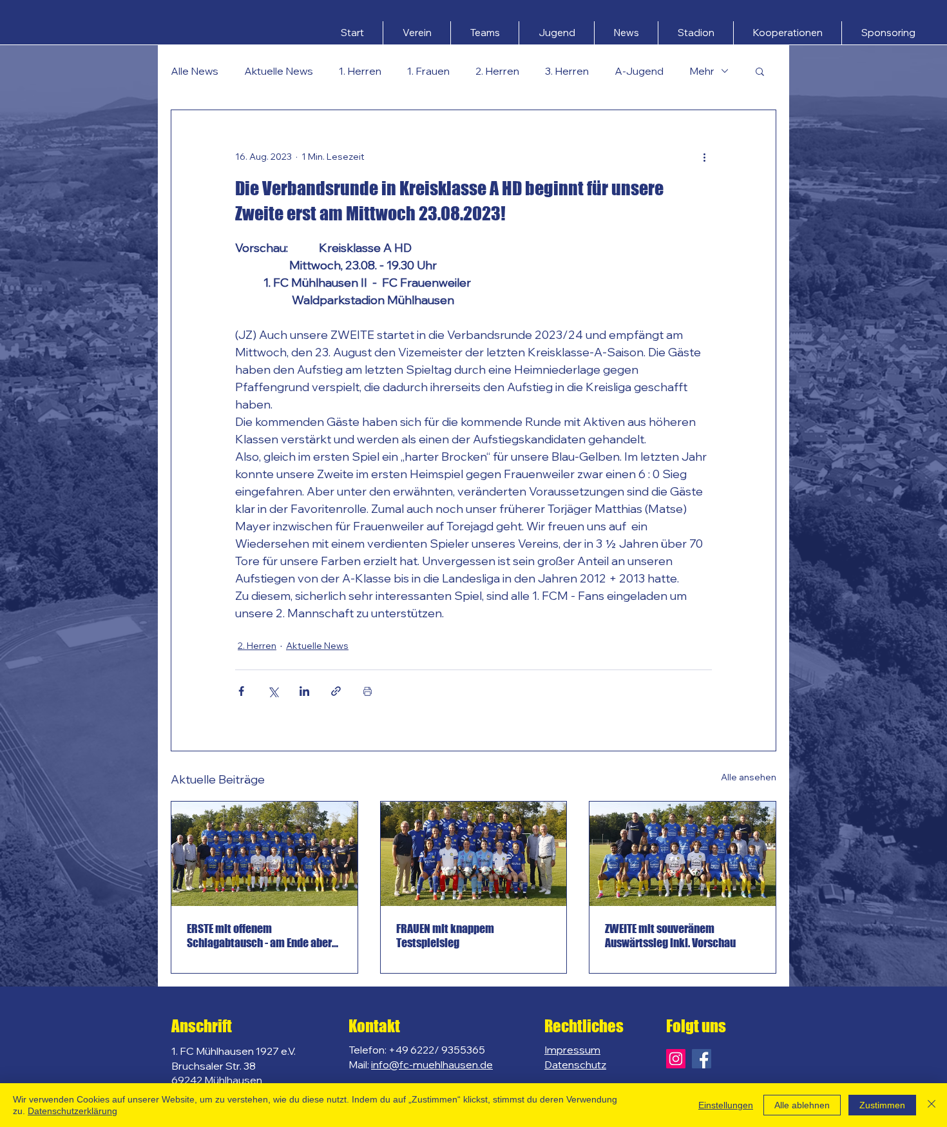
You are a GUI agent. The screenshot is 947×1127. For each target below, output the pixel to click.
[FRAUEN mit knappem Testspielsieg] (474, 854)
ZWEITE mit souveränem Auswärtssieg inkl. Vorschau (670, 935)
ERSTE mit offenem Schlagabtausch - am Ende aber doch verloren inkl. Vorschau (259, 935)
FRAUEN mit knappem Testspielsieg (445, 935)
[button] (416, 32)
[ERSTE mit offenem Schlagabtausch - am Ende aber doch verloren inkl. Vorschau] (264, 854)
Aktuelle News (278, 70)
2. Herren (497, 70)
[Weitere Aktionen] (704, 156)
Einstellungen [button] (725, 1105)
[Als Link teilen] (336, 691)
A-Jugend (639, 70)
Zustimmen (882, 1105)
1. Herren (360, 70)
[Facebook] (701, 1058)
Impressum (572, 1049)
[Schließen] (931, 1105)
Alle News (194, 70)
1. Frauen (428, 70)
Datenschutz (575, 1064)
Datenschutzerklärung (72, 1111)
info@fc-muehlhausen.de (432, 1064)
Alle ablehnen (802, 1105)
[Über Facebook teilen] (241, 691)
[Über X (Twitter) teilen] (273, 691)
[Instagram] (675, 1058)
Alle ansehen (748, 777)
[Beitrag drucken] (367, 691)
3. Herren (567, 70)
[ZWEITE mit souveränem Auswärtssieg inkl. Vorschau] (682, 854)
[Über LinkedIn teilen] (304, 691)
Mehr (701, 70)
